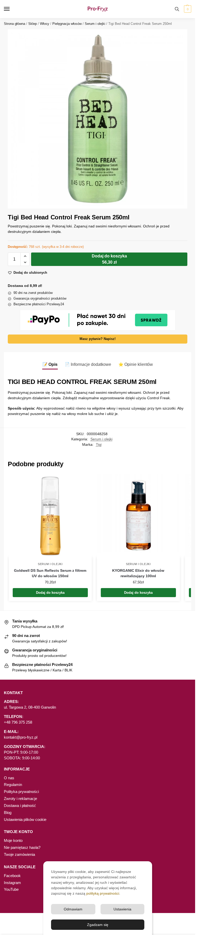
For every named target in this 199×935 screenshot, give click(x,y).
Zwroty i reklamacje (20, 799)
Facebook (12, 876)
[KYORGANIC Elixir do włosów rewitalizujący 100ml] (138, 515)
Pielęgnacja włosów (67, 24)
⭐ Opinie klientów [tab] (135, 364)
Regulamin (13, 785)
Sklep (32, 24)
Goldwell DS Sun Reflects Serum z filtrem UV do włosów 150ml (50, 573)
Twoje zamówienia (19, 854)
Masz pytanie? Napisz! (98, 339)
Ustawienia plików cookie (25, 820)
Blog (7, 813)
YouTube (11, 889)
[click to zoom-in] (97, 119)
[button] (187, 9)
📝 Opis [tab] (50, 364)
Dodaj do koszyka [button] (50, 593)
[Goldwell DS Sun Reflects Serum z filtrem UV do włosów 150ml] (50, 515)
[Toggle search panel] (177, 9)
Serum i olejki (95, 24)
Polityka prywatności (21, 792)
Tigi (99, 445)
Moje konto (13, 840)
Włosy (44, 24)
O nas (9, 778)
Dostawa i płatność (20, 806)
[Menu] (11, 9)
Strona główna (14, 24)
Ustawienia (122, 909)
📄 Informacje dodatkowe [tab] (88, 364)
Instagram (12, 883)
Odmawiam (73, 909)
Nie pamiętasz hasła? (22, 847)
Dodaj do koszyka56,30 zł (109, 259)
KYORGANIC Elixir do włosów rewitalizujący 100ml (138, 573)
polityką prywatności (102, 893)
